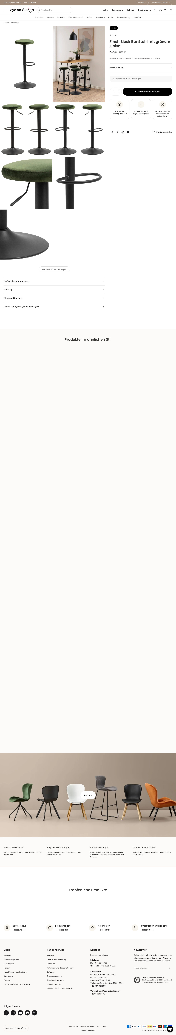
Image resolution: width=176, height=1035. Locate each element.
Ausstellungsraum (12, 959)
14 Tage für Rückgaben (141, 112)
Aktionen (50, 17)
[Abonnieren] (169, 968)
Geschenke (100, 17)
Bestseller (61, 17)
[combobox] (142, 3)
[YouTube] (20, 1012)
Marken (7, 968)
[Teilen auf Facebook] (112, 132)
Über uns (7, 955)
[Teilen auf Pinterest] (122, 132)
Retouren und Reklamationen (60, 968)
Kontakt (50, 955)
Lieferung (51, 964)
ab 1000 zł (119, 112)
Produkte (15, 22)
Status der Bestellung (56, 959)
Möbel (105, 10)
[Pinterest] (27, 1012)
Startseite (7, 22)
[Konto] (155, 10)
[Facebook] (6, 1012)
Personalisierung (123, 17)
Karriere (7, 980)
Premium (137, 17)
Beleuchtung (117, 10)
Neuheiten (39, 17)
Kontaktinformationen (88, 1030)
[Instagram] (13, 1012)
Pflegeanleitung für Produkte (60, 988)
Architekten (9, 964)
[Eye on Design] (22, 10)
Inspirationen (144, 10)
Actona (113, 35)
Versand (104, 1026)
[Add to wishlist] (101, 29)
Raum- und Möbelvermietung (17, 984)
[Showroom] (165, 10)
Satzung (50, 972)
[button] (5, 10)
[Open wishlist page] (160, 10)
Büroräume (8, 976)
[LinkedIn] (34, 1012)
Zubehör (131, 10)
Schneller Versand (76, 17)
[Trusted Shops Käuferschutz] (137, 980)
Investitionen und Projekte (15, 972)
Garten (89, 17)
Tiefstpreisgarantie (55, 980)
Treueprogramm (54, 976)
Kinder (110, 17)
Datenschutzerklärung (87, 1026)
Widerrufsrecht (74, 1026)
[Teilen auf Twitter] (117, 132)
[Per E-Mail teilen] (128, 132)
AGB (98, 1026)
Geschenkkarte (54, 984)
